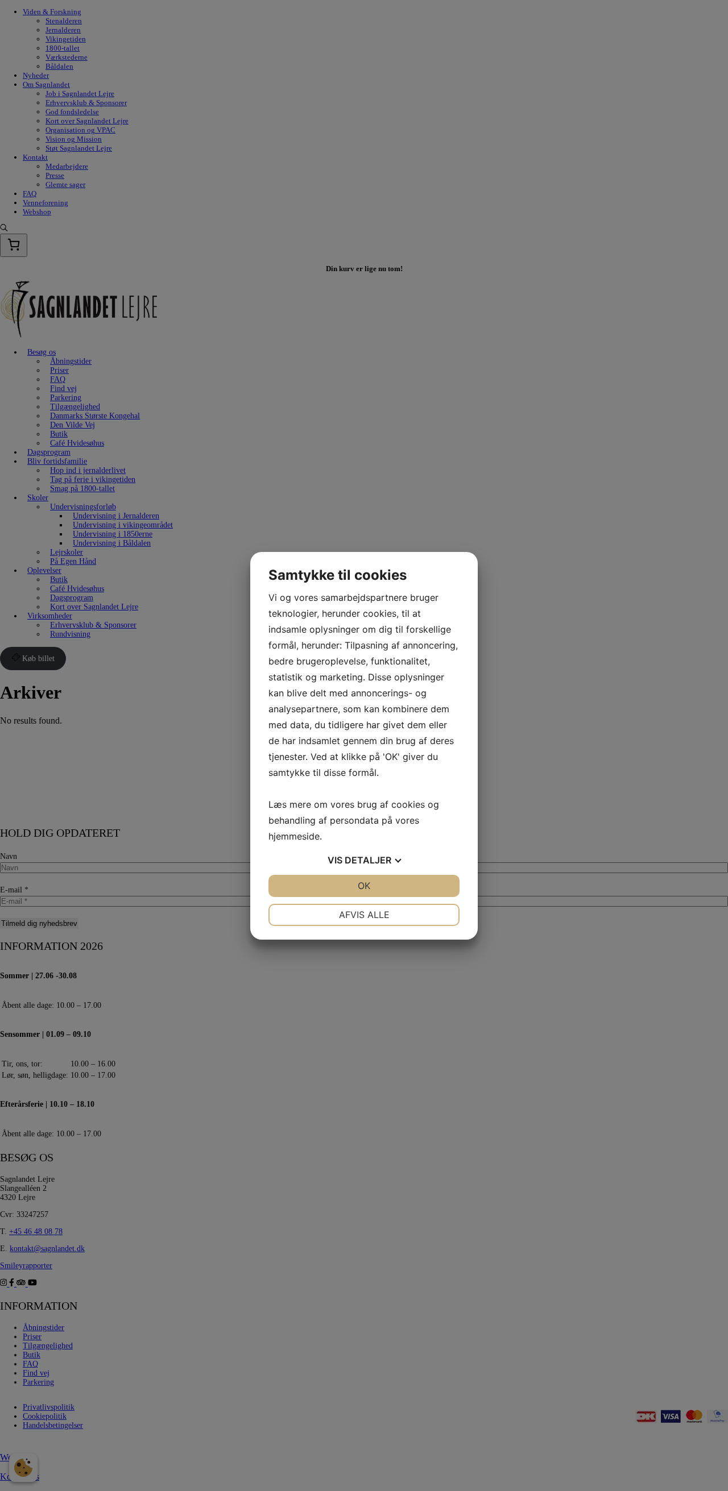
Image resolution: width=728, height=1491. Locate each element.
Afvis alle (364, 914)
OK (364, 885)
